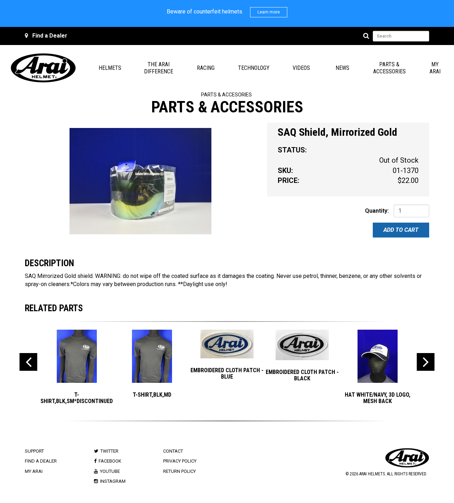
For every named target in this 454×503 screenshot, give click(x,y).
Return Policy (179, 471)
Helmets (110, 68)
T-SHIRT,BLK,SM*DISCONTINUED (76, 397)
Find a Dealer (49, 35)
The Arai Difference (158, 68)
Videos (301, 68)
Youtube (110, 471)
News (342, 68)
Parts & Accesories (226, 94)
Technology (254, 68)
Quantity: (377, 210)
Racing (206, 68)
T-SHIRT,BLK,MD (152, 394)
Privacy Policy (179, 461)
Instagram (113, 481)
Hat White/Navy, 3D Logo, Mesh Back (377, 397)
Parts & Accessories (389, 68)
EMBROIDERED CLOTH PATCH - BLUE (227, 373)
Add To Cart (401, 230)
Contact (173, 451)
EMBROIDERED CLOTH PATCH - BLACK (302, 375)
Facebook (110, 461)
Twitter (109, 451)
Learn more (269, 12)
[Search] (367, 36)
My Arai (435, 68)
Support (34, 451)
